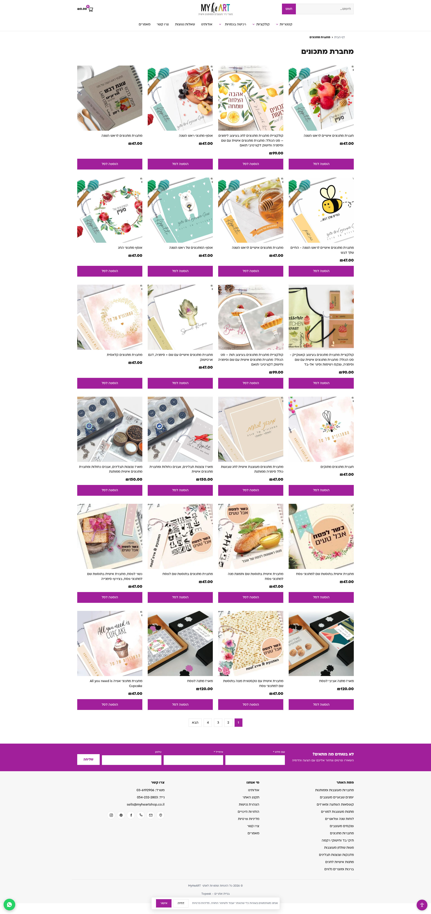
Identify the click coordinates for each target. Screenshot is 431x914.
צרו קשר (163, 24)
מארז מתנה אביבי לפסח (336, 681)
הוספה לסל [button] (321, 164)
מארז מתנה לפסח (200, 681)
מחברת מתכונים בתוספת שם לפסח (188, 574)
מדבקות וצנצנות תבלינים (336, 855)
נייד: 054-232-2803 (151, 797)
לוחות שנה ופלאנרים (339, 819)
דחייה (181, 903)
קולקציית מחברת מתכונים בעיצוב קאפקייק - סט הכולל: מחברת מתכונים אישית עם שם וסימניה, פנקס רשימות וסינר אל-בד (322, 360)
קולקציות (263, 24)
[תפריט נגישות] (422, 905)
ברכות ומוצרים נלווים (339, 869)
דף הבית (339, 37)
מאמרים (144, 24)
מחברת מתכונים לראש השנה (121, 136)
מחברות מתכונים (342, 833)
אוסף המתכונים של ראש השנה (191, 248)
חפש (289, 9)
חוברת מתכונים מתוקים (337, 467)
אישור (163, 903)
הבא (195, 722)
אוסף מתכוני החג (130, 248)
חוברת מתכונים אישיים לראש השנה (329, 136)
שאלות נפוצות (185, 24)
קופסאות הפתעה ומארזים (335, 804)
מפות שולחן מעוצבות (339, 848)
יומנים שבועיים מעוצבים (337, 797)
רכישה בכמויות (235, 24)
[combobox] (325, 9)
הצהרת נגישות (249, 804)
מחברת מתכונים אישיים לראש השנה (257, 248)
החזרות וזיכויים (248, 812)
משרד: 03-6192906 (150, 790)
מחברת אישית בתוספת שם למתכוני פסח (325, 574)
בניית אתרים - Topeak (215, 894)
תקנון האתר (250, 797)
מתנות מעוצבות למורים (337, 812)
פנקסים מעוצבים (342, 826)
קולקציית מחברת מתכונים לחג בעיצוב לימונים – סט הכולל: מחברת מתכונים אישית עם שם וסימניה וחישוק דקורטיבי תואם (250, 141)
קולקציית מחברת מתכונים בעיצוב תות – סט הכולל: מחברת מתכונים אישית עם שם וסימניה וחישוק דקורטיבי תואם (250, 360)
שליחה (88, 759)
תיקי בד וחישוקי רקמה (338, 840)
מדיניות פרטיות (248, 819)
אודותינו (206, 24)
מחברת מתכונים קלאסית (124, 355)
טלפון (158, 752)
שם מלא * (279, 752)
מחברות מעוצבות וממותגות (334, 790)
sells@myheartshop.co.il (146, 804)
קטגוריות (286, 24)
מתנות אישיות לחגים (339, 862)
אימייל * (218, 752)
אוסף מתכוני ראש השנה (196, 136)
